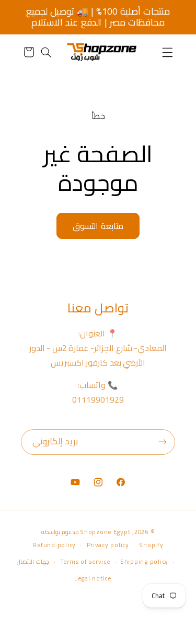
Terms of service (85, 561)
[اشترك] (163, 442)
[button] (167, 52)
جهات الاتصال (33, 561)
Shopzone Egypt (105, 532)
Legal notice (92, 578)
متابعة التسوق (98, 226)
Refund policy (54, 545)
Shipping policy (144, 561)
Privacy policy (108, 545)
